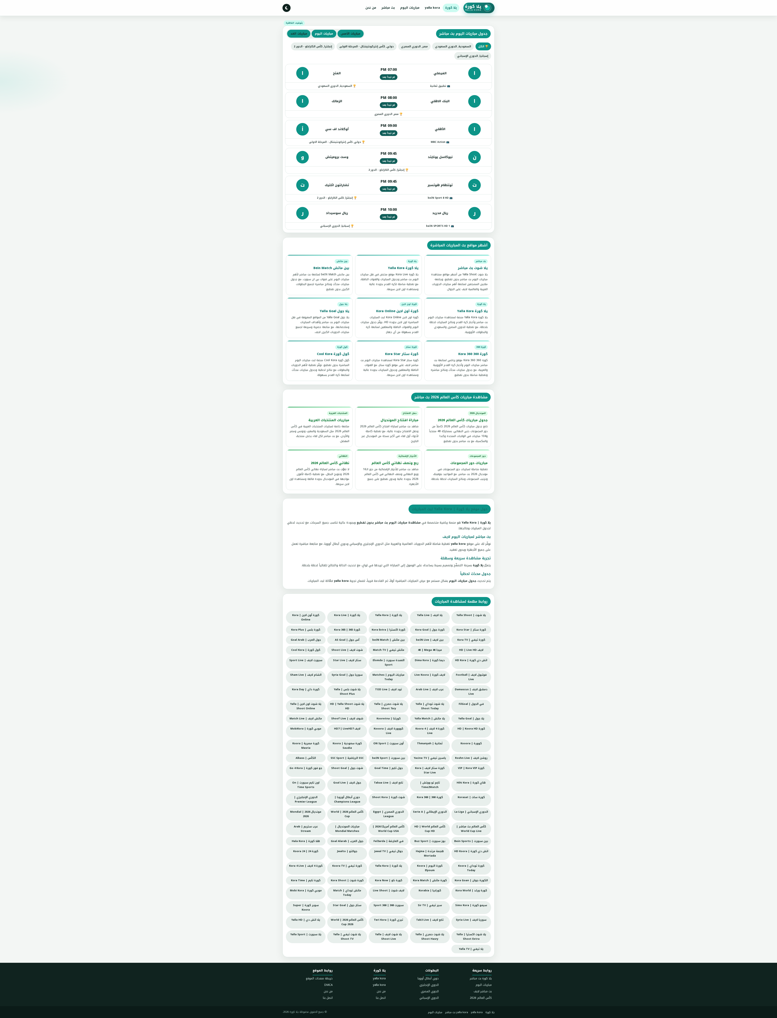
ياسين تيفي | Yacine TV (430, 757)
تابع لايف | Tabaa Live (388, 782)
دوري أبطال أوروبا (428, 978)
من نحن (370, 8)
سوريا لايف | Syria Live (471, 919)
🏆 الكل (483, 46)
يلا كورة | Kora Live (347, 615)
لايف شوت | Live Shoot (388, 890)
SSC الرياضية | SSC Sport (347, 757)
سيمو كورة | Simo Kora (471, 905)
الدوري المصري (430, 991)
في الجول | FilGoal (471, 703)
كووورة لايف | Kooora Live (388, 731)
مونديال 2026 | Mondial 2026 (305, 814)
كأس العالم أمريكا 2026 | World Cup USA (388, 828)
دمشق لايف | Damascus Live (471, 691)
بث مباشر (388, 8)
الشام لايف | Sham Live (306, 674)
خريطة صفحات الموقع (319, 978)
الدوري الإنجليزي (429, 985)
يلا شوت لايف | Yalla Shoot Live (388, 936)
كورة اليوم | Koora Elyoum (430, 868)
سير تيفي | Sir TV (430, 905)
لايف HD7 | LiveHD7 (347, 728)
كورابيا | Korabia (430, 890)
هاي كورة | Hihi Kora (471, 782)
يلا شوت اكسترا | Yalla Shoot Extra (471, 936)
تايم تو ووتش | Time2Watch (430, 785)
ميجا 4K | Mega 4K (430, 649)
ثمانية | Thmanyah (430, 743)
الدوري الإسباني (429, 998)
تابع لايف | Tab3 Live (430, 919)
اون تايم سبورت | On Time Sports (306, 785)
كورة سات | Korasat (471, 797)
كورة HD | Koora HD (471, 728)
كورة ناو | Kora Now (388, 880)
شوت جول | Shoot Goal (347, 768)
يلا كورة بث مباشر (481, 978)
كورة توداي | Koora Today (471, 868)
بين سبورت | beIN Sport (388, 757)
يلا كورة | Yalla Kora (388, 615)
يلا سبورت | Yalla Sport (305, 934)
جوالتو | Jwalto (347, 851)
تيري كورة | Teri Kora (388, 919)
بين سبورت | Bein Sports (471, 841)
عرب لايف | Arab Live (430, 689)
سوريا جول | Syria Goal (347, 674)
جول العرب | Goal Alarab (347, 841)
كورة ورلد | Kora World (471, 890)
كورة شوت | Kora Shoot (347, 880)
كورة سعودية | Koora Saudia (347, 745)
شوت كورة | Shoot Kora (388, 797)
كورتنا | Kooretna (389, 718)
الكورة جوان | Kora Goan (471, 880)
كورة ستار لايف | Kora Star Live (430, 770)
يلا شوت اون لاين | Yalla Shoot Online (305, 706)
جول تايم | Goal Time (388, 768)
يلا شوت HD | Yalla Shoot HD (347, 706)
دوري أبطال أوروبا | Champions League (347, 799)
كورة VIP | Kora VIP (471, 768)
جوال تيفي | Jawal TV (388, 851)
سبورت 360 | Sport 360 (389, 905)
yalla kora (432, 8)
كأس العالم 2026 (481, 998)
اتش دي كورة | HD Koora (471, 851)
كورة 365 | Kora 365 (347, 629)
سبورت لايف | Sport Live (305, 660)
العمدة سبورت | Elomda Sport (388, 662)
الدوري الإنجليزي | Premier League (305, 799)
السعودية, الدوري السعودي (453, 46)
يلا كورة (451, 8)
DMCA (328, 985)
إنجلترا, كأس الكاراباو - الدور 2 (313, 46)
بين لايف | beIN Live (430, 639)
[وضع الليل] (286, 8)
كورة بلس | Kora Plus (305, 629)
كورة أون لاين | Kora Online (305, 617)
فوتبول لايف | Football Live (471, 677)
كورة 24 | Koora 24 (305, 851)
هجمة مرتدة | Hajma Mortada (430, 853)
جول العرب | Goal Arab (306, 639)
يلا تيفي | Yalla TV (471, 948)
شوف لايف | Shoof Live (347, 718)
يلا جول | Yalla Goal (471, 718)
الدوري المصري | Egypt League (388, 814)
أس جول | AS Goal (347, 639)
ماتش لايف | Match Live (306, 718)
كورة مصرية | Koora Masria (305, 745)
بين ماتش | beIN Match (388, 639)
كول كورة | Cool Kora (305, 649)
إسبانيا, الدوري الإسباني (472, 55)
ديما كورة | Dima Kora (430, 660)
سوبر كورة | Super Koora (306, 907)
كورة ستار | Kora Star (471, 629)
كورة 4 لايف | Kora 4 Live (306, 865)
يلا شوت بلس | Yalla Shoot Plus (347, 691)
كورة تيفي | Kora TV (471, 639)
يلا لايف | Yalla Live (430, 615)
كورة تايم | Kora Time (306, 880)
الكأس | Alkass (306, 757)
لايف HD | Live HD (471, 649)
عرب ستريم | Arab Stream (306, 828)
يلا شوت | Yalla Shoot (471, 615)
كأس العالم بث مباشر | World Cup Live (471, 828)
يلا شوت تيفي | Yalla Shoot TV (347, 936)
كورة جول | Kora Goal (430, 629)
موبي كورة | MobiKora (305, 728)
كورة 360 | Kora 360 (430, 797)
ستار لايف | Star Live (347, 660)
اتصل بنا (381, 998)
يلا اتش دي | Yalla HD (305, 919)
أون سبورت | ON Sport (388, 743)
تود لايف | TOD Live (388, 689)
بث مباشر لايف (483, 991)
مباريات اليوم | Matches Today (388, 677)
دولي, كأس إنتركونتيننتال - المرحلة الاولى (366, 46)
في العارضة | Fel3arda (388, 841)
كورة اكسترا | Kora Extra (388, 629)
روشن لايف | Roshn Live (471, 757)
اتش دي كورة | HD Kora (471, 660)
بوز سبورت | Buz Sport (429, 841)
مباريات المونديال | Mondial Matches (347, 828)
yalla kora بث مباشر (456, 1012)
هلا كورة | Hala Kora (306, 841)
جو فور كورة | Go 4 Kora (306, 768)
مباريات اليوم (409, 8)
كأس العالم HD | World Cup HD (429, 828)
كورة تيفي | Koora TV (347, 865)
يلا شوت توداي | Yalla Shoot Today (430, 706)
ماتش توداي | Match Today (347, 892)
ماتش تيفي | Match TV (388, 649)
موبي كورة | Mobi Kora (306, 890)
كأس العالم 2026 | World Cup (347, 814)
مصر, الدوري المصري (414, 46)
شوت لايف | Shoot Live (347, 649)
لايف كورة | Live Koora (429, 674)
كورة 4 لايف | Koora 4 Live (429, 731)
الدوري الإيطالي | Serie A (430, 811)
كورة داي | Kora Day (306, 689)
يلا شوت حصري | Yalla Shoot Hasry (429, 936)
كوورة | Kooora (471, 743)
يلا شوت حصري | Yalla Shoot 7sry (388, 706)
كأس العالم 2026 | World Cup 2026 (347, 922)
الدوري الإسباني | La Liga (471, 811)
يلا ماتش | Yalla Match (430, 718)
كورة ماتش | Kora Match (430, 880)
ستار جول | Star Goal (347, 905)
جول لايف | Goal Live (347, 782)
